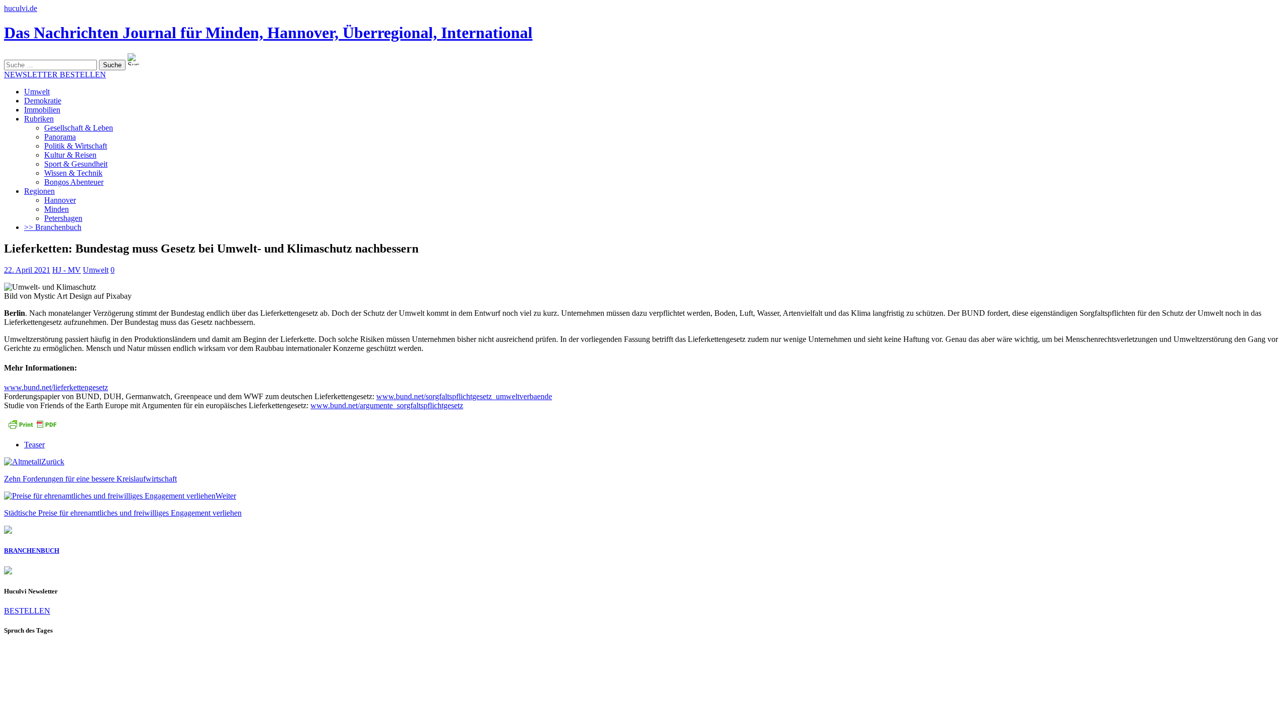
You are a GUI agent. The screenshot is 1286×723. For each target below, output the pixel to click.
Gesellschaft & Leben (78, 128)
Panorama (60, 137)
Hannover (60, 200)
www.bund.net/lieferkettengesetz (56, 387)
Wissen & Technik (73, 173)
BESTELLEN (27, 611)
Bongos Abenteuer (73, 182)
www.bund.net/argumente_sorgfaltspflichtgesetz (386, 405)
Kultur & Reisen (70, 155)
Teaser (34, 444)
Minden (56, 209)
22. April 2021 (27, 270)
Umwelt (37, 91)
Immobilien (42, 109)
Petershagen (63, 218)
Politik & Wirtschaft (75, 146)
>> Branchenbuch (52, 227)
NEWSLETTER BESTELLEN (55, 74)
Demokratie (42, 100)
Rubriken (39, 118)
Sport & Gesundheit (76, 164)
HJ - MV (66, 270)
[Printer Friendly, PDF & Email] (32, 427)
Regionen (39, 191)
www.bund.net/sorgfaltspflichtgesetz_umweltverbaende (464, 396)
